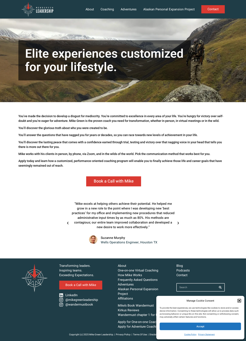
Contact (181, 275)
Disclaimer (154, 334)
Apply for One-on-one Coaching (140, 322)
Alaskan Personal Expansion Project (169, 9)
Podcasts (183, 270)
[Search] (220, 287)
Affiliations (125, 298)
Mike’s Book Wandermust (136, 305)
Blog (179, 265)
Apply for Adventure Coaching (139, 326)
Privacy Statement (206, 334)
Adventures (129, 9)
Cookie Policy (190, 334)
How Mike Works (130, 275)
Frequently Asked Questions (138, 279)
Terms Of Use (140, 334)
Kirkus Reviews (128, 310)
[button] (239, 300)
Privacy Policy (123, 334)
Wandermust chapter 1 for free (139, 315)
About (90, 9)
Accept (200, 326)
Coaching (107, 9)
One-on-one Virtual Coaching (138, 270)
